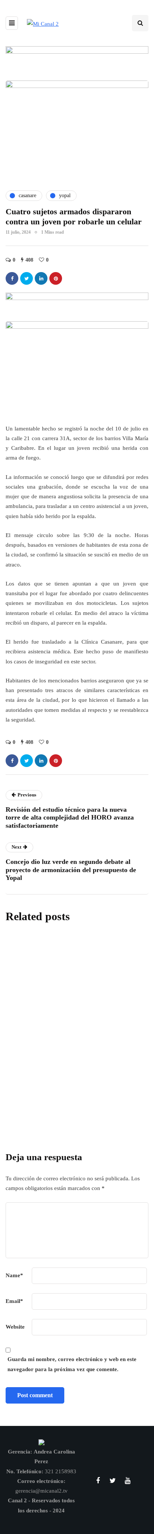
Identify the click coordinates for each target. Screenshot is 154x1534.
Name (14, 1275)
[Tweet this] (26, 278)
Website (15, 1327)
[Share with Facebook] (12, 278)
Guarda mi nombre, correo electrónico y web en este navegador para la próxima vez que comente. (71, 1364)
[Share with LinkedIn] (41, 278)
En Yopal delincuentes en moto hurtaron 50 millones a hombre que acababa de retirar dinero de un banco (77, 1084)
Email (14, 1301)
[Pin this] (55, 278)
